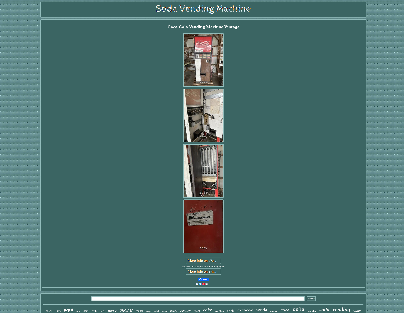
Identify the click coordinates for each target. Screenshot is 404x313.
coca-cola (245, 310)
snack (49, 310)
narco (112, 310)
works (164, 311)
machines (219, 311)
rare (78, 311)
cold (85, 310)
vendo (261, 309)
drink (230, 310)
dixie (357, 310)
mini (156, 311)
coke (207, 309)
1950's (173, 311)
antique (148, 312)
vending (341, 309)
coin (94, 310)
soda (324, 309)
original (126, 310)
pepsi (68, 310)
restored (273, 311)
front (197, 310)
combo (102, 311)
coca (285, 309)
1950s (58, 311)
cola (299, 310)
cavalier (185, 310)
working (312, 311)
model (139, 310)
